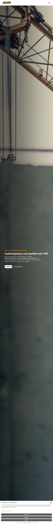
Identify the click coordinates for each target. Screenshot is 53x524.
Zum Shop (8, 266)
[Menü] (49, 2)
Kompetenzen (18, 266)
